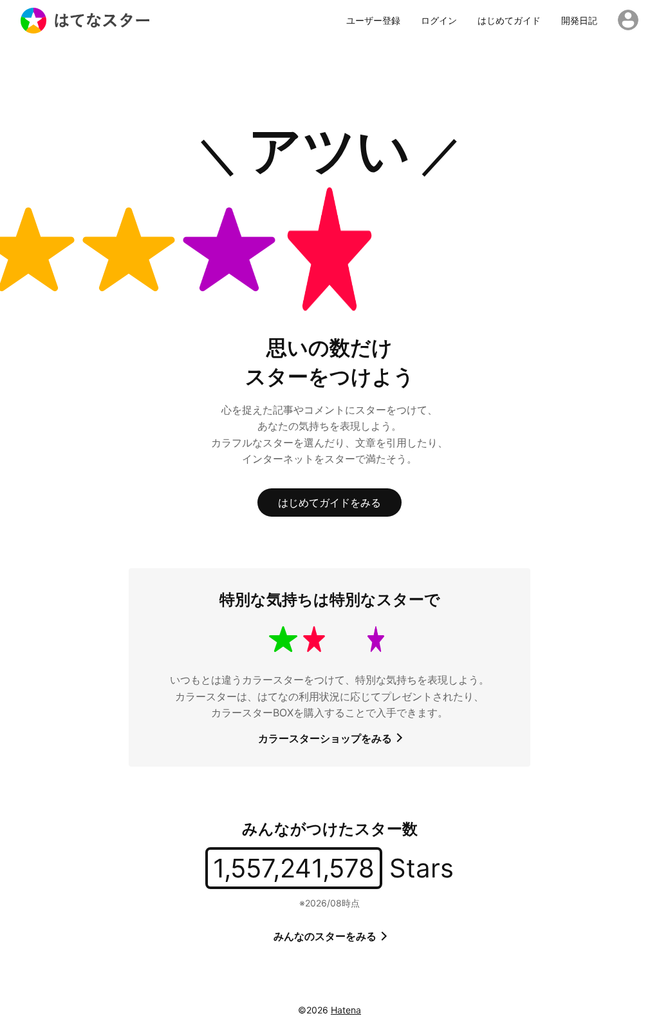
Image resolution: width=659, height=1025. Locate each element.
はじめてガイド (509, 20)
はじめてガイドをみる (329, 502)
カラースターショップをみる (326, 738)
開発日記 (579, 20)
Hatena (346, 1009)
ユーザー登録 (373, 20)
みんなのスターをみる (326, 936)
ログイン (439, 20)
